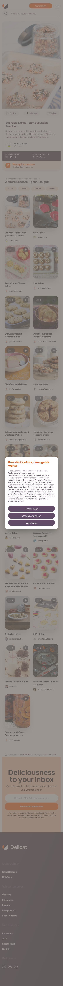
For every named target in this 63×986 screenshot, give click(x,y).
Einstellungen (31, 508)
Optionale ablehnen (31, 515)
